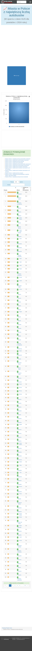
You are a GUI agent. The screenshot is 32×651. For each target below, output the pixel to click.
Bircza (20, 387)
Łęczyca (19, 298)
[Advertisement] (16, 43)
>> (5, 587)
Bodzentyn (19, 410)
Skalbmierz (19, 511)
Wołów (20, 517)
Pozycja (5, 190)
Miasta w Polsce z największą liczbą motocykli (14, 161)
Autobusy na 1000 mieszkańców (26, 189)
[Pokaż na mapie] (17, 192)
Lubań (20, 280)
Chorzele (19, 575)
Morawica (19, 441)
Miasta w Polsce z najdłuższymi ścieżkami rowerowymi (16, 166)
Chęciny (19, 414)
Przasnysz (19, 571)
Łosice (20, 540)
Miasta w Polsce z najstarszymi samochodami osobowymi (17, 160)
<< (5, 585)
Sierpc (20, 384)
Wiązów (19, 320)
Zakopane (19, 236)
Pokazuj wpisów (16, 181)
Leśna (20, 289)
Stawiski (19, 498)
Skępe (20, 268)
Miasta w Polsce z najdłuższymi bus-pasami (14, 173)
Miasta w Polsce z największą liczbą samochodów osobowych (17, 158)
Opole (20, 350)
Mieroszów (19, 381)
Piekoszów (19, 448)
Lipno (20, 238)
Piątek (20, 311)
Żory (20, 472)
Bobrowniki (19, 243)
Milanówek (19, 194)
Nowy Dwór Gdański (20, 231)
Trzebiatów (19, 470)
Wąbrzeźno (19, 491)
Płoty (20, 465)
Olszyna (19, 294)
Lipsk (20, 537)
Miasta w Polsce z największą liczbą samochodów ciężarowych (18, 164)
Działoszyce (19, 355)
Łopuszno (19, 429)
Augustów (19, 535)
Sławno (19, 567)
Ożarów (19, 339)
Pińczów (19, 358)
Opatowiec (19, 507)
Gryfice (20, 461)
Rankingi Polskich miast (7, 628)
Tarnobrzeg (19, 348)
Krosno (20, 486)
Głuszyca (19, 378)
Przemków (19, 484)
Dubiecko (19, 399)
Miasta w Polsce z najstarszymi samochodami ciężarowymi (17, 165)
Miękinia (19, 208)
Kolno (20, 493)
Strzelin (19, 316)
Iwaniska (19, 324)
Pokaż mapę (17, 75)
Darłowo (19, 563)
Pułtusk (19, 222)
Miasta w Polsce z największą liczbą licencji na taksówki (16, 176)
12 (25, 585)
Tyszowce (19, 559)
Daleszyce (19, 422)
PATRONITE (6, 639)
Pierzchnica (19, 459)
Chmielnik (19, 418)
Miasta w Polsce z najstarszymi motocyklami (14, 162)
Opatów (19, 336)
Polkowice (19, 480)
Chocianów (19, 476)
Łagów (20, 424)
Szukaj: (8, 184)
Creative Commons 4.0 (16, 638)
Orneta (20, 277)
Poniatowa (19, 531)
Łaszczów (19, 555)
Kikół (20, 258)
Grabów (19, 302)
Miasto (18, 190)
